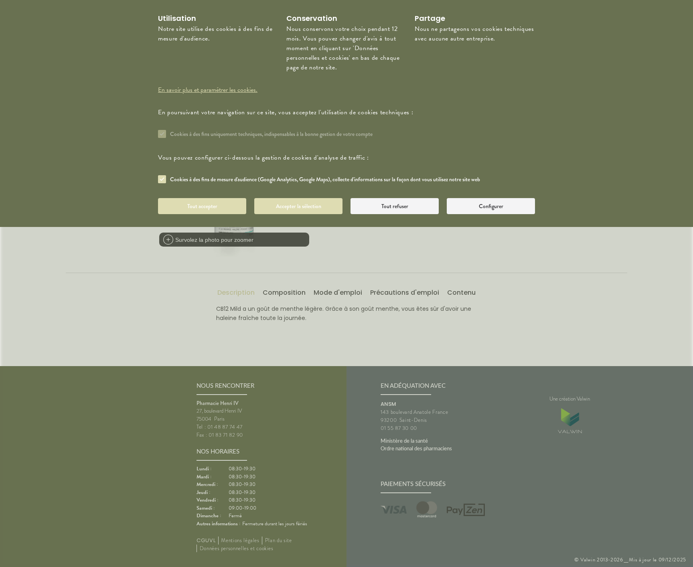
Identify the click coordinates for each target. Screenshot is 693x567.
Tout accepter (202, 206)
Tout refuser (394, 206)
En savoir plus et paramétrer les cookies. (207, 90)
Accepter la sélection (298, 206)
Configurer (491, 206)
